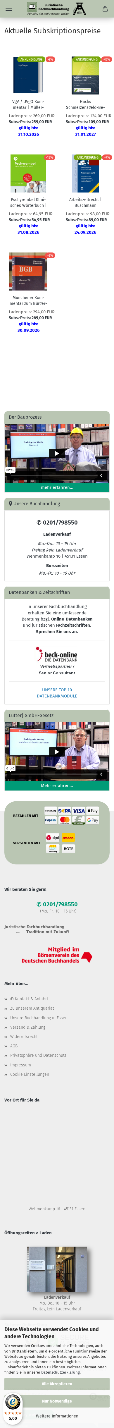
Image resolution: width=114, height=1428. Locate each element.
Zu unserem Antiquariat (32, 1008)
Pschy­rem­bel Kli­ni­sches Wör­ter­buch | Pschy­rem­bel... (28, 202)
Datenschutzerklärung (60, 1372)
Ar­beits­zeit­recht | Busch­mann (85, 202)
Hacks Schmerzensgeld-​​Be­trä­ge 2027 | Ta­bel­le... (85, 104)
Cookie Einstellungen (29, 1074)
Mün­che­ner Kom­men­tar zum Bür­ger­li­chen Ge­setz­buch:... (28, 300)
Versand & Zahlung (27, 1027)
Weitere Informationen (57, 1416)
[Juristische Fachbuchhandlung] (57, 9)
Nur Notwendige (57, 1401)
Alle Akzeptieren (57, 1383)
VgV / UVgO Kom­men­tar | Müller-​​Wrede (28, 104)
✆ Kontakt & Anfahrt (29, 998)
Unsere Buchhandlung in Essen (39, 1017)
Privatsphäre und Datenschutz (38, 1055)
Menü (9, 9)
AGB (14, 1046)
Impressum (20, 1065)
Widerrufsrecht (24, 1036)
